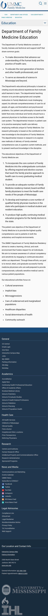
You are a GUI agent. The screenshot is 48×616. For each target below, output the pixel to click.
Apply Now (6, 382)
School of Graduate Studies (12, 397)
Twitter (7, 487)
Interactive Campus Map (11, 353)
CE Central (6, 344)
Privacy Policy (7, 525)
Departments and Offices (19, 14)
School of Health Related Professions (15, 400)
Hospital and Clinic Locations (12, 432)
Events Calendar (8, 475)
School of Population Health (12, 409)
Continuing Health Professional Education (17, 385)
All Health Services (8, 420)
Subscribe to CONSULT (10, 481)
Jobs (4, 356)
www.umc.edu (6, 565)
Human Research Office (10, 452)
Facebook (8, 484)
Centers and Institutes (10, 449)
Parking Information (9, 362)
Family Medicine (16, 7)
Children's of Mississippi (10, 423)
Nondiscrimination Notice (11, 522)
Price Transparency (9, 435)
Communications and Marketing (13, 472)
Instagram (8, 493)
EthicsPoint (6, 516)
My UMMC (5, 359)
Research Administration (11, 458)
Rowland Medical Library (11, 391)
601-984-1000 (21, 571)
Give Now (5, 350)
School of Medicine (8, 403)
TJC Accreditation (8, 528)
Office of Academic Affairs (11, 388)
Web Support (6, 531)
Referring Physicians (9, 438)
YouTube (7, 490)
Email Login (6, 347)
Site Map (5, 365)
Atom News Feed (10, 502)
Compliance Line (8, 513)
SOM (6, 14)
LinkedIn (7, 496)
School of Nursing (8, 406)
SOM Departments (37, 14)
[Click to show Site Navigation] (45, 3)
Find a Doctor (7, 429)
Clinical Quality (7, 426)
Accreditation (7, 379)
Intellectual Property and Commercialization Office (20, 455)
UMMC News (6, 478)
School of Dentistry (9, 394)
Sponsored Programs (9, 461)
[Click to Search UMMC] (40, 3)
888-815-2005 (22, 573)
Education (18, 17)
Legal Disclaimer (8, 519)
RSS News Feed (10, 499)
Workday (5, 368)
